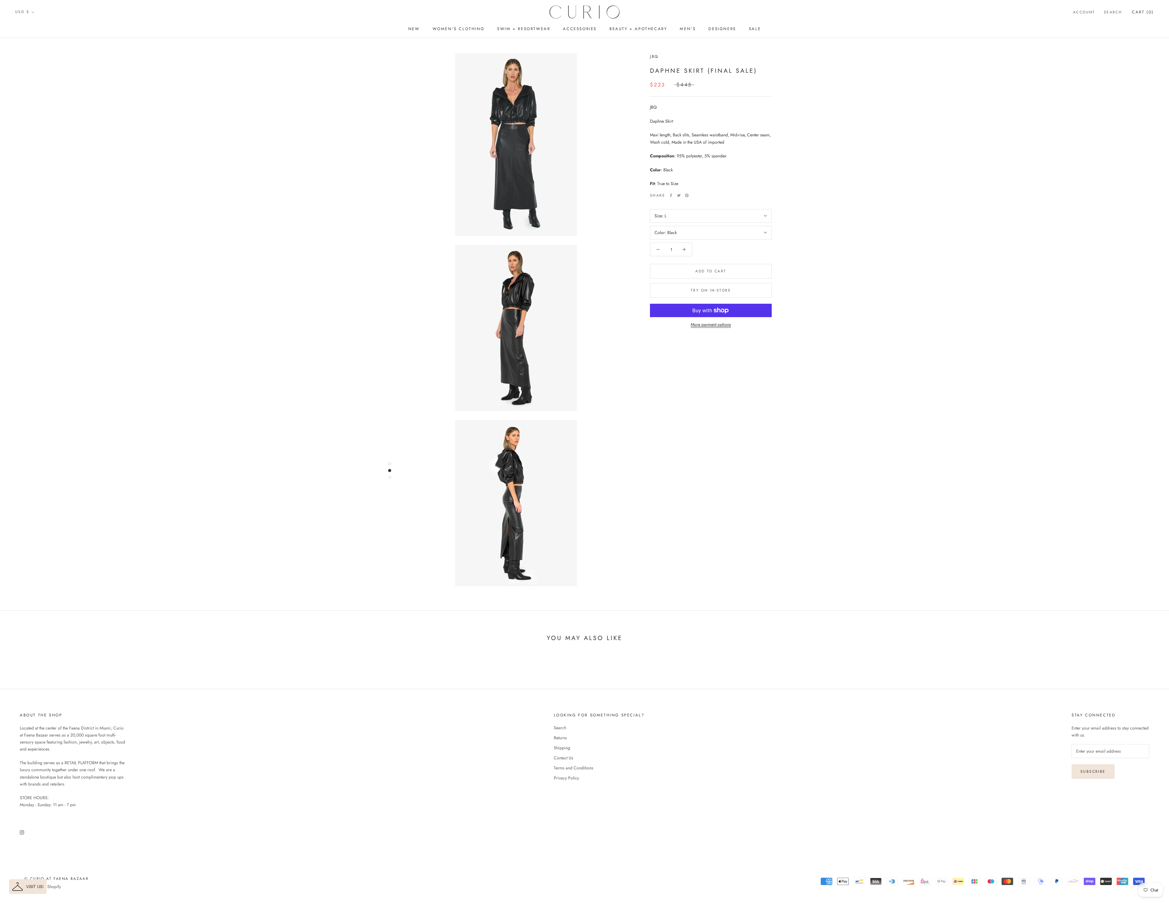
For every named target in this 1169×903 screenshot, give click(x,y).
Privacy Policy (566, 778)
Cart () (1143, 12)
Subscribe (1093, 771)
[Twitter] (679, 195)
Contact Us (563, 758)
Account (1084, 12)
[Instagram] (22, 831)
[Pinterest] (687, 195)
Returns (560, 738)
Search (1113, 12)
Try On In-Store (711, 290)
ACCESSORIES (580, 29)
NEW (414, 29)
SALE (755, 29)
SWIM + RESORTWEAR (523, 29)
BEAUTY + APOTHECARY (638, 29)
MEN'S (688, 29)
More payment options (711, 324)
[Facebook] (671, 195)
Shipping (562, 748)
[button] (28, 886)
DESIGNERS (722, 29)
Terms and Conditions (573, 768)
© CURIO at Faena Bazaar (56, 878)
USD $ (22, 12)
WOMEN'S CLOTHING (459, 29)
